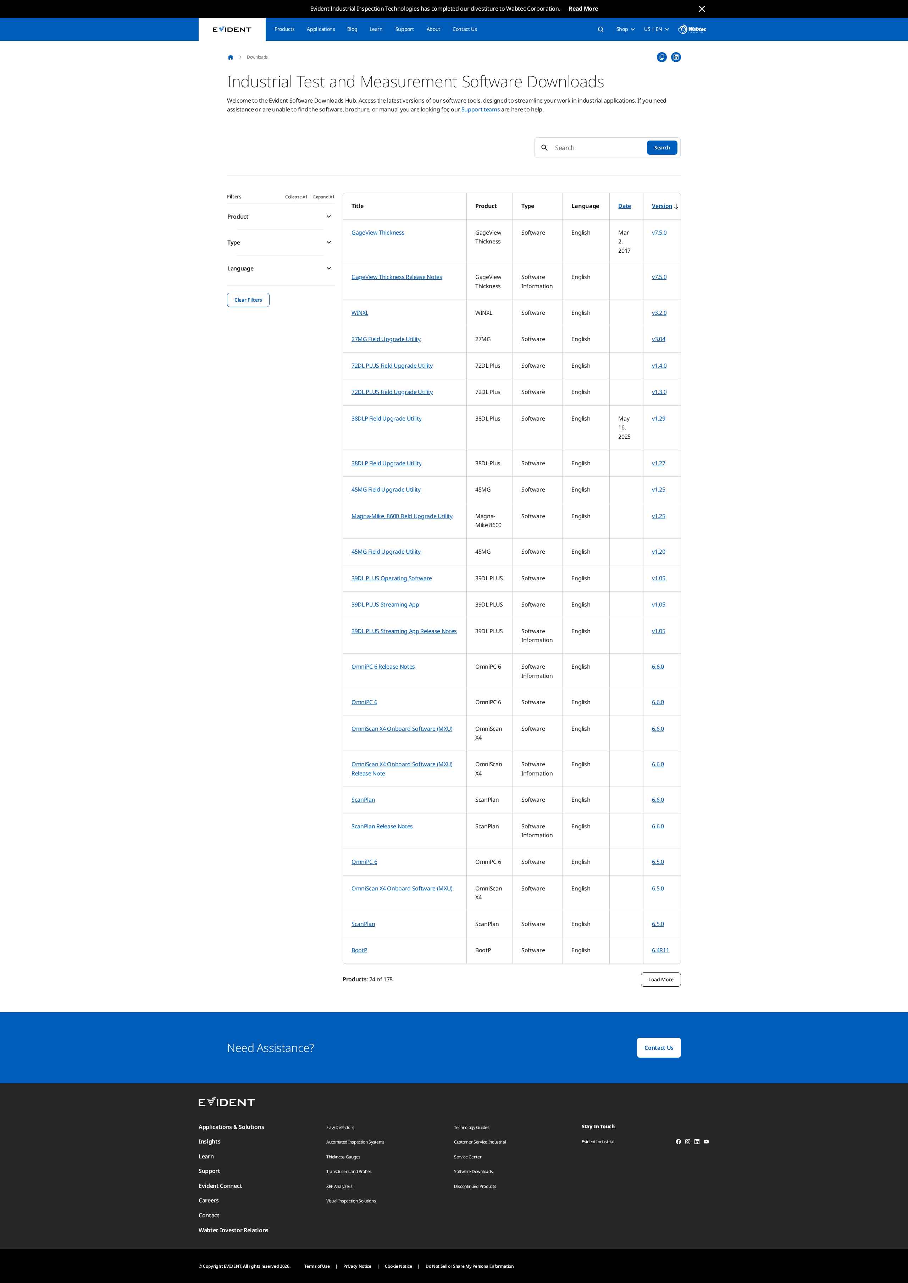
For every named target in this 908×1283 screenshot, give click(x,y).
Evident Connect (220, 1186)
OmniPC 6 (364, 702)
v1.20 (658, 551)
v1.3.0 (659, 392)
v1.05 (658, 578)
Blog (352, 29)
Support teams (480, 109)
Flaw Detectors (340, 1127)
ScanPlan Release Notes (382, 826)
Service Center (468, 1157)
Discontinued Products (475, 1186)
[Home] (230, 57)
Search (662, 147)
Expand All (323, 197)
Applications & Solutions (231, 1127)
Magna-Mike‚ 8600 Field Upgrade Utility (402, 516)
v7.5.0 (659, 232)
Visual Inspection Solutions (351, 1201)
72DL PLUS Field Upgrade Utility (392, 365)
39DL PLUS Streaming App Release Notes (404, 631)
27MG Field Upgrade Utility (386, 339)
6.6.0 (658, 666)
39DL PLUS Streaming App (385, 604)
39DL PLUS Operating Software (391, 578)
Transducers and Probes (349, 1171)
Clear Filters (248, 299)
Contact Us (465, 29)
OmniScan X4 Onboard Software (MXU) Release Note (402, 768)
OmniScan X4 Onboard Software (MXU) (402, 729)
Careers (209, 1200)
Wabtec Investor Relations (233, 1230)
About (433, 29)
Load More (661, 979)
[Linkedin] (697, 1143)
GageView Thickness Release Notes (396, 277)
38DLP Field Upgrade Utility (386, 418)
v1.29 (658, 418)
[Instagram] (688, 1143)
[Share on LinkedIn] (676, 57)
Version (662, 206)
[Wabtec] (692, 29)
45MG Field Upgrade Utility (386, 489)
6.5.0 (658, 862)
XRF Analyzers (339, 1186)
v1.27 (658, 463)
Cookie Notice (398, 1266)
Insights (209, 1141)
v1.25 (658, 489)
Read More (583, 8)
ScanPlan (363, 800)
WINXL (359, 313)
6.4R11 (660, 950)
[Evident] (232, 29)
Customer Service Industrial (480, 1142)
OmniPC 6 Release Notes (383, 666)
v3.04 (658, 339)
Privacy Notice (357, 1266)
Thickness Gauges (343, 1157)
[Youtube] (706, 1143)
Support (404, 29)
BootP (359, 950)
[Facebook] (678, 1143)
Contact (209, 1215)
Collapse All (296, 197)
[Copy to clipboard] (662, 57)
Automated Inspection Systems (355, 1142)
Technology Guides (471, 1127)
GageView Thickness (377, 232)
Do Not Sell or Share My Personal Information (470, 1266)
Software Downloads (473, 1171)
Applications (321, 29)
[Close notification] (701, 9)
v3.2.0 (659, 313)
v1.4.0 (659, 365)
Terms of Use (317, 1266)
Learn (376, 29)
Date (624, 206)
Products (284, 29)
